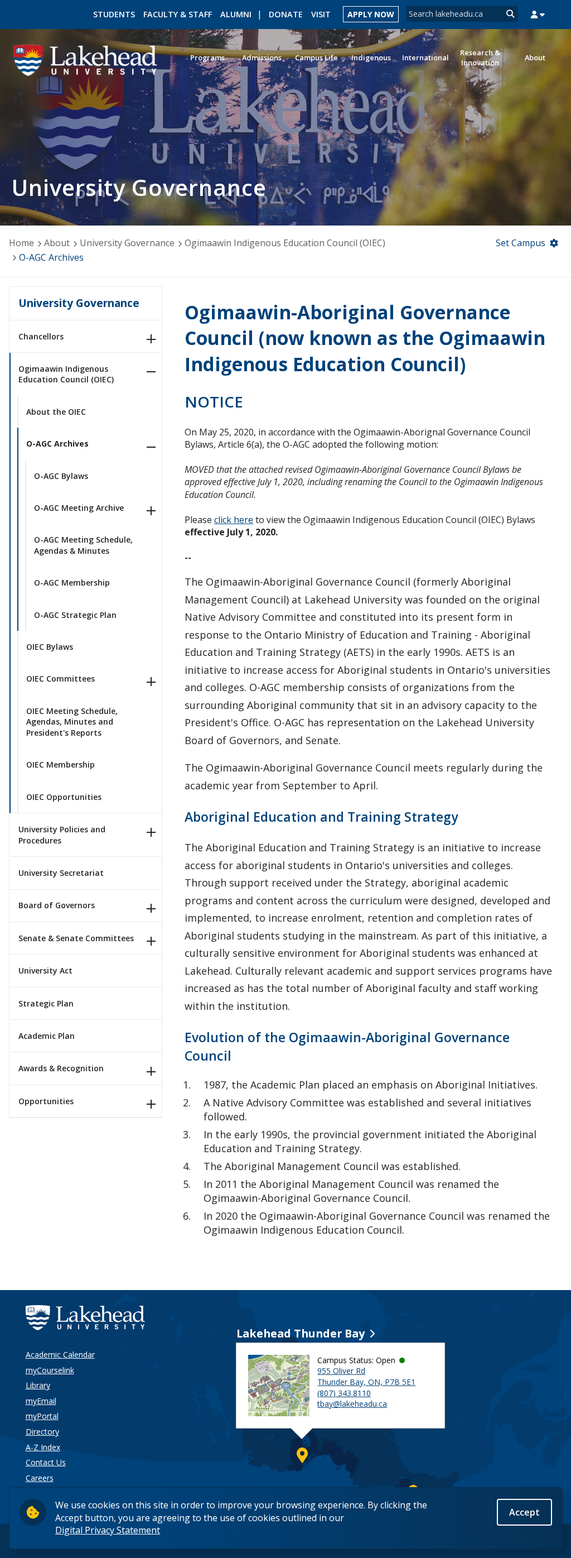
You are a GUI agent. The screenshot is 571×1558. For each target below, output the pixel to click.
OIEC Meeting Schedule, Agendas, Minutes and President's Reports (72, 722)
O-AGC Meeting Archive (79, 507)
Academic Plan (46, 1035)
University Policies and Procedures (61, 835)
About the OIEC (56, 411)
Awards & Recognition (61, 1068)
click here (233, 520)
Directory (42, 1431)
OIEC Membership (60, 764)
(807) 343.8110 (344, 1393)
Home (21, 243)
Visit (321, 14)
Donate (286, 14)
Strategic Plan (46, 1003)
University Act (45, 970)
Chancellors (41, 336)
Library (38, 1385)
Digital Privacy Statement (107, 1530)
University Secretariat (61, 872)
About (57, 243)
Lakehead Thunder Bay (300, 1333)
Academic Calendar (60, 1354)
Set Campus (520, 243)
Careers (40, 1478)
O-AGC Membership (72, 582)
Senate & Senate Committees (76, 938)
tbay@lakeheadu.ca (352, 1403)
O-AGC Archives (51, 257)
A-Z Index (43, 1447)
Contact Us (46, 1462)
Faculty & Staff (177, 14)
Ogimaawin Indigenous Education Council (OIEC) (285, 243)
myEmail (41, 1401)
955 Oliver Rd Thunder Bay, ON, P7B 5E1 (366, 1376)
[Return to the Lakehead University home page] (85, 59)
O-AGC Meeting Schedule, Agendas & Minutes (83, 545)
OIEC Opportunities (63, 797)
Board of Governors (56, 905)
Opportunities (46, 1101)
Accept (524, 1512)
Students (114, 14)
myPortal (42, 1416)
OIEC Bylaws (49, 646)
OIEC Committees (60, 678)
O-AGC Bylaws (61, 476)
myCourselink (50, 1370)
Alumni (235, 14)
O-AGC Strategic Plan (75, 615)
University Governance (127, 243)
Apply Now (370, 14)
